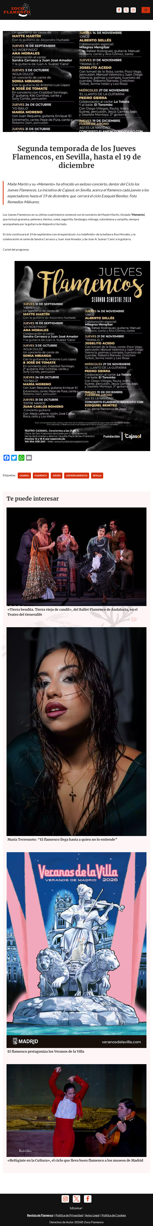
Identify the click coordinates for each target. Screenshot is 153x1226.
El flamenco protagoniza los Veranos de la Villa (46, 1051)
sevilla (97, 475)
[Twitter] (126, 10)
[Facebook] (119, 10)
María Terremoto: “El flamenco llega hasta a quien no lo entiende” (62, 839)
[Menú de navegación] (145, 10)
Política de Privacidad (69, 1215)
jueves (56, 475)
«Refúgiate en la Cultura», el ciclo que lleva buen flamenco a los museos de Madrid (75, 1160)
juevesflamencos (76, 475)
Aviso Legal (92, 1215)
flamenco (41, 475)
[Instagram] (133, 10)
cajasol (24, 475)
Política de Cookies (114, 1215)
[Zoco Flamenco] (18, 10)
